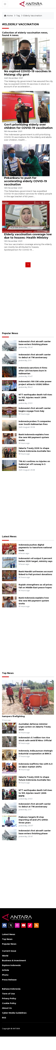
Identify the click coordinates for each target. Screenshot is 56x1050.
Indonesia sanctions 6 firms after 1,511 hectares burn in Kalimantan (33, 371)
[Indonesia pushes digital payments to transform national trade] (9, 548)
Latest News (9, 536)
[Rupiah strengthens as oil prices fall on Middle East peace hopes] (9, 588)
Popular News (10, 333)
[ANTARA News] (31, 4)
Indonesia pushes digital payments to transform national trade (35, 548)
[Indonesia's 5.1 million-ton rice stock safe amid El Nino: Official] (9, 741)
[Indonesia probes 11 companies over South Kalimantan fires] (9, 425)
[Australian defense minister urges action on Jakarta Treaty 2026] (9, 728)
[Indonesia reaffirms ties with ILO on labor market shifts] (9, 768)
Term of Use (8, 993)
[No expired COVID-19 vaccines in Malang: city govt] (26, 53)
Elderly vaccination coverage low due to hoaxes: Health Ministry (28, 236)
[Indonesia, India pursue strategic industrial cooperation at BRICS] (9, 754)
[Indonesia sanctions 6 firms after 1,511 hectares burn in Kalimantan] (9, 371)
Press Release (9, 979)
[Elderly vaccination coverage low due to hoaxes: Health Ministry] (26, 216)
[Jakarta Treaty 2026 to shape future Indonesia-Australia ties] (9, 452)
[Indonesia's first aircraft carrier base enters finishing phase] (9, 345)
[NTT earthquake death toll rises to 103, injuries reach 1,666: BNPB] (9, 398)
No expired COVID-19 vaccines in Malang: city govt (27, 73)
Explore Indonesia (11, 965)
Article (5, 970)
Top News (8, 673)
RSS (4, 1017)
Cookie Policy (9, 1003)
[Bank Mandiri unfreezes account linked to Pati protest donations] (9, 575)
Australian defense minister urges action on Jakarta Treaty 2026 (35, 727)
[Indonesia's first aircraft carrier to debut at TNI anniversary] (9, 358)
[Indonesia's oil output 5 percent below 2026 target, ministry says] (9, 562)
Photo (5, 975)
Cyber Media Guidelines (14, 1013)
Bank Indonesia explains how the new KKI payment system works (34, 437)
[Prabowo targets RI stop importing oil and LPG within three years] (9, 821)
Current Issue (9, 951)
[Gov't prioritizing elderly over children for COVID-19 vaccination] (26, 107)
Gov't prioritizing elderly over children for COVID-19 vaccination (28, 126)
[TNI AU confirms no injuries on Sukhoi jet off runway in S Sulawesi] (9, 465)
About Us (7, 1008)
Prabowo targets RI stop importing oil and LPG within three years (33, 820)
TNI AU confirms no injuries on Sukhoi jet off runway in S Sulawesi (34, 464)
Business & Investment (14, 960)
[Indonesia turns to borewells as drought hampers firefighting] (28, 697)
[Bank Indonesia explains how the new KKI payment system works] (9, 438)
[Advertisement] (28, 300)
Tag (18, 15)
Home (9, 15)
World (5, 955)
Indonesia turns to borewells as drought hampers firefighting (24, 715)
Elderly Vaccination (32, 15)
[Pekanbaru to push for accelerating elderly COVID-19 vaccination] (26, 160)
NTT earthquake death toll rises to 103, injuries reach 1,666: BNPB (35, 397)
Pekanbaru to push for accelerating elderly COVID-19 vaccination (25, 181)
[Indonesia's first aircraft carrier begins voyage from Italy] (9, 412)
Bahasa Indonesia (11, 989)
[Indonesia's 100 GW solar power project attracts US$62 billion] (9, 385)
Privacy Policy (9, 998)
